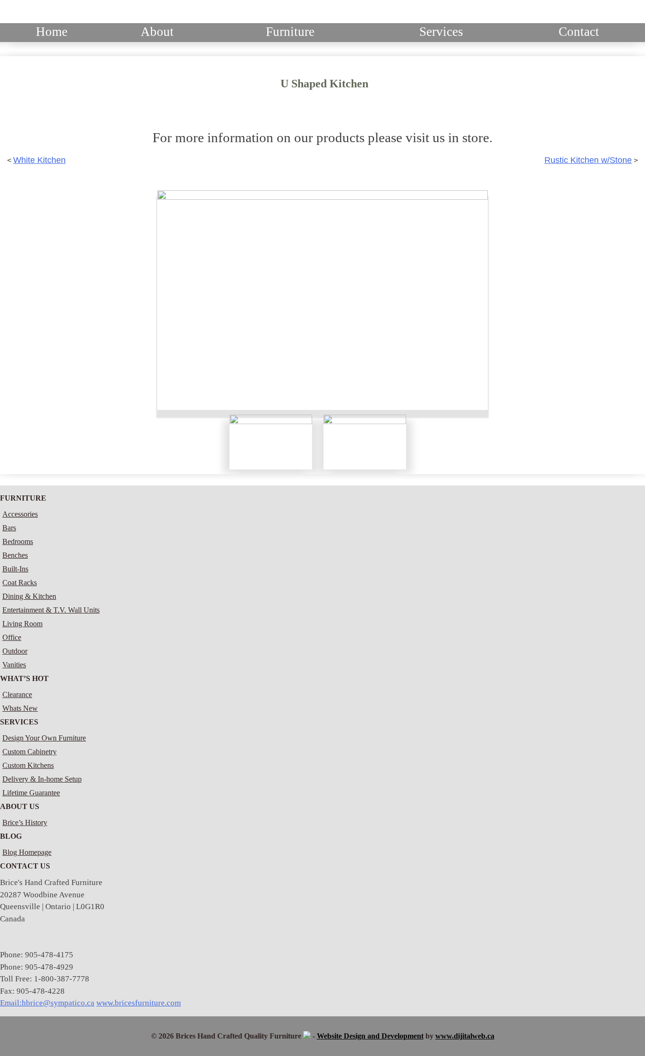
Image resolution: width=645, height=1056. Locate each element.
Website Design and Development (370, 1036)
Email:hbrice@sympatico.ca (47, 1002)
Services (441, 32)
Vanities (14, 665)
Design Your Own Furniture (44, 738)
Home (52, 32)
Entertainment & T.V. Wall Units (51, 610)
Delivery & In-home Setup (42, 779)
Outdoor (14, 651)
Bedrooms (17, 541)
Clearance (17, 694)
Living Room (22, 624)
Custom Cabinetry (29, 752)
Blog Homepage (26, 852)
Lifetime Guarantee (31, 793)
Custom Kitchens (28, 765)
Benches (15, 555)
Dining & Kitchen (29, 596)
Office (11, 637)
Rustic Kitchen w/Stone (588, 160)
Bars (9, 528)
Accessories (20, 514)
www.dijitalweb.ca (464, 1036)
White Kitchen (39, 160)
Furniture (290, 32)
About (157, 32)
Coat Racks (19, 583)
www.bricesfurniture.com (138, 1002)
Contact (579, 32)
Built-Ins (15, 569)
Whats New (20, 708)
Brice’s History (24, 822)
